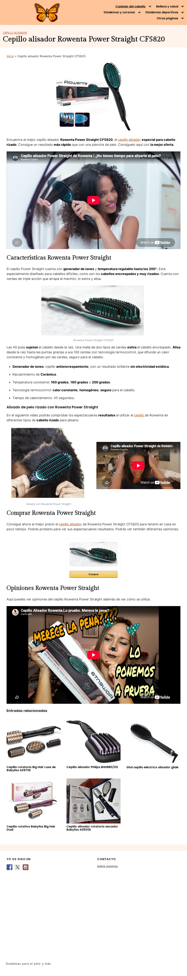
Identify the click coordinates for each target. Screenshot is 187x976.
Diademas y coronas (119, 12)
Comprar (94, 574)
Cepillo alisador (15, 32)
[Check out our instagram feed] (25, 867)
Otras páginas (167, 18)
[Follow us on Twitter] (17, 867)
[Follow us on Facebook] (9, 867)
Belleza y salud (167, 6)
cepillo (139, 415)
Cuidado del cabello (130, 6)
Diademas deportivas (162, 12)
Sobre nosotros (107, 866)
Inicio (10, 56)
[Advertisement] (48, 913)
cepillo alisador (129, 140)
